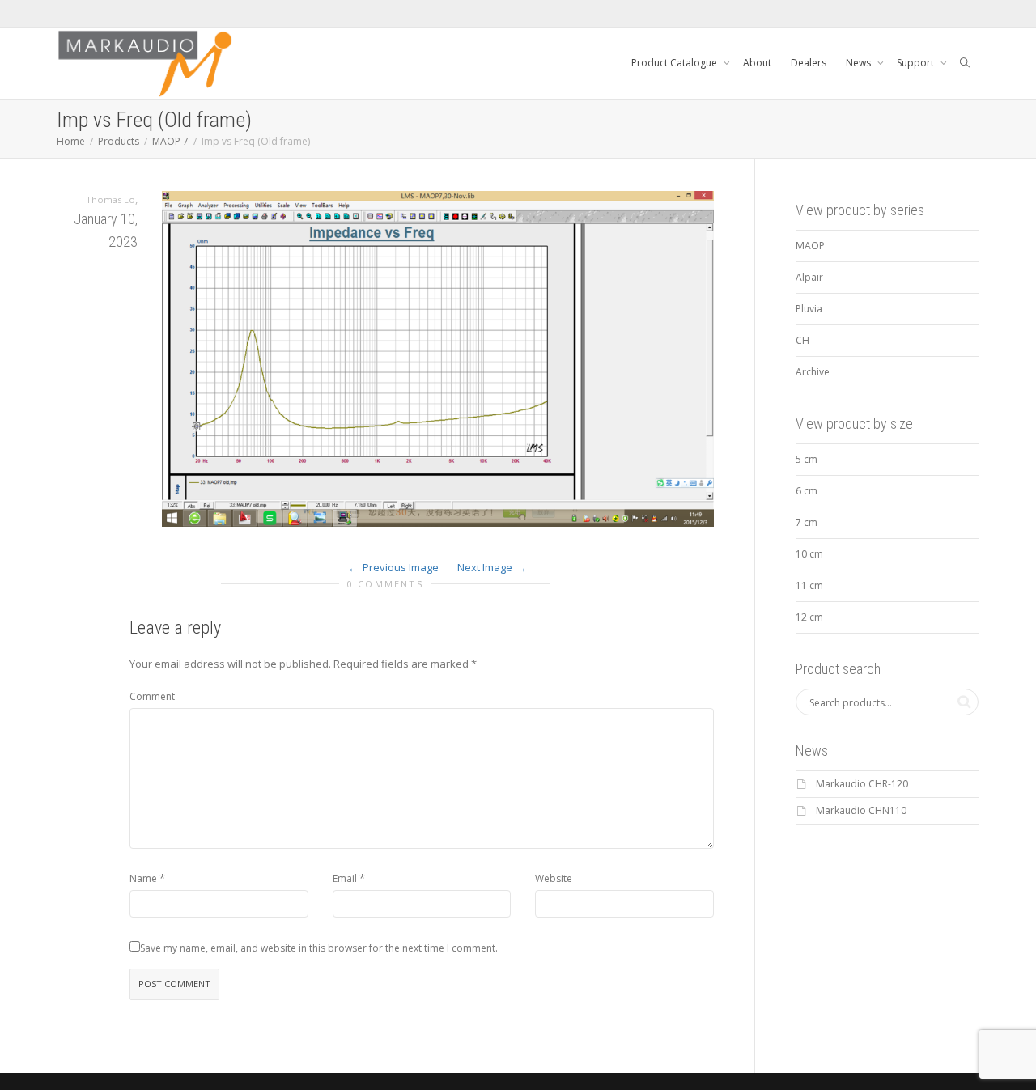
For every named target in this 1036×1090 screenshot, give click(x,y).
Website (553, 878)
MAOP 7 (170, 141)
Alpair (809, 277)
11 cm (809, 585)
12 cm (809, 617)
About (757, 63)
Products (118, 141)
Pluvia (809, 309)
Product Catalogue (675, 63)
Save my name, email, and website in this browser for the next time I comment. (319, 948)
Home (71, 141)
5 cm (806, 459)
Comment (152, 696)
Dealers (808, 63)
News (859, 63)
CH (802, 340)
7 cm (806, 522)
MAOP (810, 245)
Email (345, 878)
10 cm (809, 554)
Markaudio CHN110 (861, 810)
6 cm (806, 491)
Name (143, 878)
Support (916, 63)
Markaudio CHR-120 (862, 784)
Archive (813, 372)
